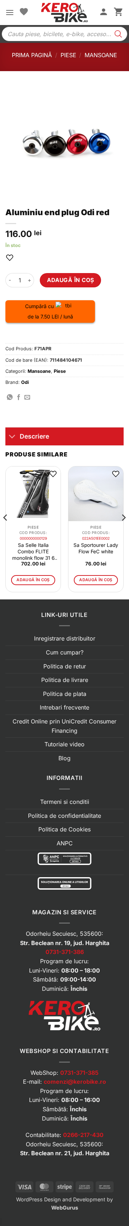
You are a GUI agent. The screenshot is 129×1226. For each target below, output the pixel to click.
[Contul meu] (104, 13)
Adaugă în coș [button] (32, 579)
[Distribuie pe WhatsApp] (10, 397)
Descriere (34, 436)
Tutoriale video (64, 744)
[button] (9, 12)
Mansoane (101, 55)
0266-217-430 (83, 1134)
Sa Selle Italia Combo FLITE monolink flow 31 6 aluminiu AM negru (33, 551)
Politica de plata (64, 693)
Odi (25, 382)
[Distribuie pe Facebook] (19, 397)
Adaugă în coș (70, 280)
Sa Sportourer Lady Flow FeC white (95, 548)
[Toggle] (12, 437)
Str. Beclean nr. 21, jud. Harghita (64, 1153)
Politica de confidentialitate (64, 815)
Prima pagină (32, 55)
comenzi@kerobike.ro (75, 1081)
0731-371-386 (65, 951)
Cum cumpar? (64, 652)
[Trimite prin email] (27, 397)
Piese (68, 55)
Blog (64, 758)
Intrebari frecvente (64, 707)
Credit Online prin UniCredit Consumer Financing (64, 726)
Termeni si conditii (64, 801)
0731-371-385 (79, 1072)
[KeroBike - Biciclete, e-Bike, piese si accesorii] (64, 12)
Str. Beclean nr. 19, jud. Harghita (64, 942)
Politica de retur (64, 666)
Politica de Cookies (64, 829)
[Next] (123, 532)
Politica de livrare (64, 679)
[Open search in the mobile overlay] (64, 34)
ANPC (65, 843)
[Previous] (5, 532)
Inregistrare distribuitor (64, 638)
